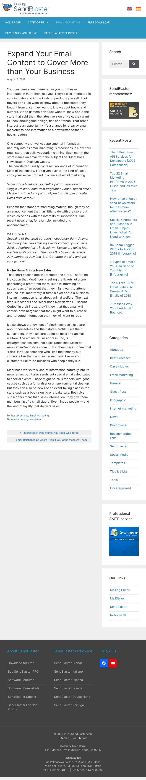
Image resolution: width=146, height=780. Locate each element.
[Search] (134, 64)
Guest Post (118, 391)
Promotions (118, 425)
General (115, 383)
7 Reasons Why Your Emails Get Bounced (121, 308)
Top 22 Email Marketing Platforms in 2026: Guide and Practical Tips (124, 182)
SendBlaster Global (68, 663)
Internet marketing (123, 408)
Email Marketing (39, 415)
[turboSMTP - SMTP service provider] (124, 555)
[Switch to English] (129, 9)
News (114, 417)
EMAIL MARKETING (68, 22)
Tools (114, 480)
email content (19, 419)
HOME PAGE (13, 22)
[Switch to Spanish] (138, 9)
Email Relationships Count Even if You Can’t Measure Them (51, 439)
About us (116, 349)
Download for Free (21, 663)
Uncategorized (120, 488)
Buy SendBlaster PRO (23, 671)
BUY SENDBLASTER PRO (21, 33)
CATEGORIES (36, 22)
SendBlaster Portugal (69, 705)
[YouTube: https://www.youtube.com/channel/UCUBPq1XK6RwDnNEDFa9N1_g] (113, 663)
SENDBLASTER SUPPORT (60, 33)
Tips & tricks (118, 471)
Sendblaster (118, 446)
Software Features (21, 680)
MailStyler (117, 598)
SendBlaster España (68, 680)
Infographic (118, 400)
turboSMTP (118, 615)
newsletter (35, 419)
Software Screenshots (24, 688)
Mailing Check (120, 590)
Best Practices (19, 415)
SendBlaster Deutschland (72, 697)
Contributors (79, 738)
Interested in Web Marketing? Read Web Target (51, 432)
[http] (104, 663)
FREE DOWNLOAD (98, 22)
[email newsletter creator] (124, 117)
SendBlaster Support (23, 697)
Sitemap (64, 738)
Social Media (119, 454)
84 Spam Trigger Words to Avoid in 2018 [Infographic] (123, 249)
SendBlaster (118, 607)
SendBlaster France (68, 688)
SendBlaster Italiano (68, 671)
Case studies (119, 366)
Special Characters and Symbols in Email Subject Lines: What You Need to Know (123, 228)
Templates (117, 463)
